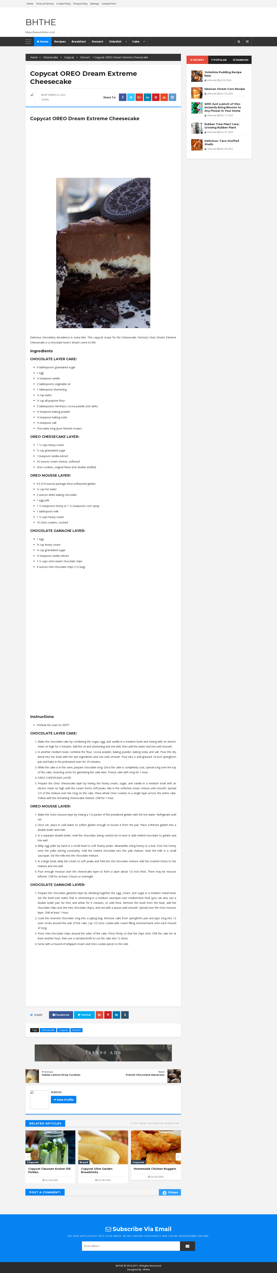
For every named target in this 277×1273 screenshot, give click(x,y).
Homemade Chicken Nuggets (102, 1168)
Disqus (173, 1192)
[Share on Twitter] (131, 97)
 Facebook (61, 1015)
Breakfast (79, 41)
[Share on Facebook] (122, 97)
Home (30, 3)
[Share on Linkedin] (147, 97)
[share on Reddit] (172, 97)
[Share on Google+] (139, 97)
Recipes (60, 41)
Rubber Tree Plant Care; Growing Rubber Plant (221, 125)
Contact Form (109, 3)
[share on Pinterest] (156, 97)
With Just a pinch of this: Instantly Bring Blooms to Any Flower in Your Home (222, 107)
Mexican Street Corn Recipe (154, 1168)
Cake (135, 41)
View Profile (64, 1099)
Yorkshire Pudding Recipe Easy (223, 74)
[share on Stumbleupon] (164, 97)
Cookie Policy (63, 3)
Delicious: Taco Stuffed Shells (221, 142)
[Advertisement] (103, 151)
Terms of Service (45, 3)
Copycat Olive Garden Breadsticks (44, 1170)
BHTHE (40, 22)
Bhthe (146, 1269)
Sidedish (115, 41)
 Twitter (84, 1015)
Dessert (97, 41)
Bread (31, 1162)
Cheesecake (50, 57)
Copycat (69, 57)
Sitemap (94, 3)
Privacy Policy (80, 3)
